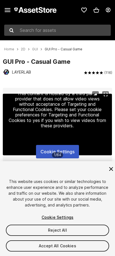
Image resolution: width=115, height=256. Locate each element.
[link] (84, 10)
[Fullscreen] (105, 94)
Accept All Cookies (57, 245)
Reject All (57, 230)
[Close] (111, 169)
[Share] (95, 94)
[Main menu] (7, 10)
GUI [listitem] (35, 49)
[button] (96, 10)
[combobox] (57, 30)
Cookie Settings (57, 151)
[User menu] (108, 10)
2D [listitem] (23, 49)
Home (9, 49)
